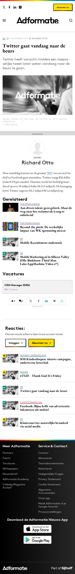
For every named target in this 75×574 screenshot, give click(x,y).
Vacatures (9, 463)
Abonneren (45, 458)
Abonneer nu (63, 7)
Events (6, 458)
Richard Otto (40, 38)
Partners (8, 452)
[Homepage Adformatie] (37, 20)
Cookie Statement (49, 484)
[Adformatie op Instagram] (20, 7)
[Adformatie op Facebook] (9, 7)
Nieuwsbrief (10, 473)
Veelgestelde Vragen (50, 473)
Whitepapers (10, 468)
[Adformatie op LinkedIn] (14, 7)
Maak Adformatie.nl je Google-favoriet (52, 505)
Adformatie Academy (16, 479)
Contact (43, 452)
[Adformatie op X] (4, 7)
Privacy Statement (49, 479)
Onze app (44, 498)
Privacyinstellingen (49, 511)
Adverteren (45, 468)
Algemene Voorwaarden (46, 491)
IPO (49, 173)
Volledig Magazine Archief (14, 486)
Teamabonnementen (51, 463)
